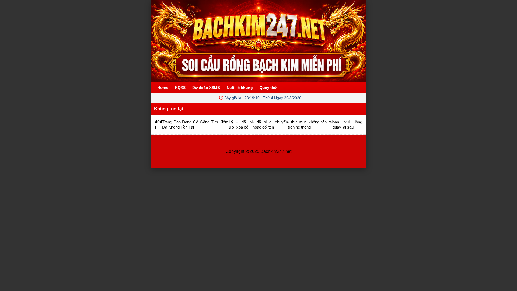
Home (162, 87)
